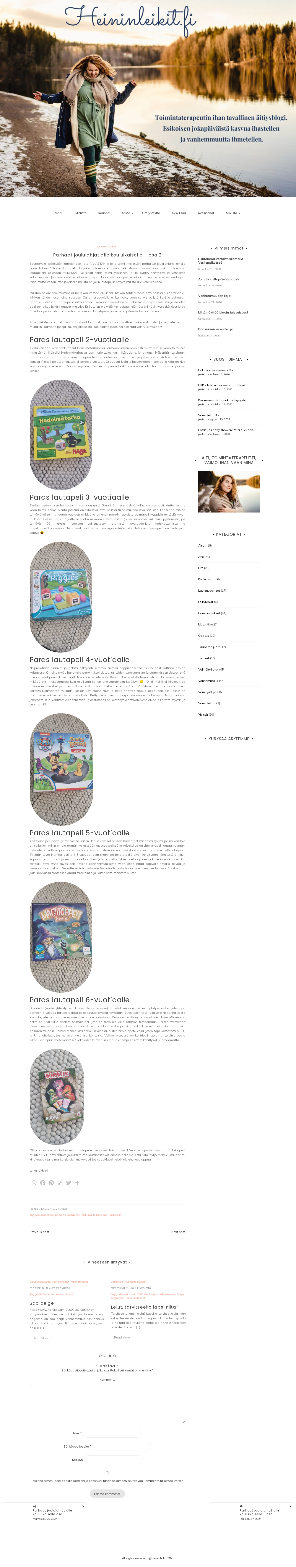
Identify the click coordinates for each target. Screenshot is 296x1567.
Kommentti (107, 1379)
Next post (178, 1232)
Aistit (114, 1281)
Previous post (39, 1232)
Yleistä (203, 715)
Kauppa (104, 213)
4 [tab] (114, 1356)
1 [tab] (100, 1356)
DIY (200, 568)
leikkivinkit (115, 1214)
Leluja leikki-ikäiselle (81, 1294)
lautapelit (73, 1214)
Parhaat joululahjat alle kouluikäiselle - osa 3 (260, 1512)
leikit (137, 1294)
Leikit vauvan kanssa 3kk (215, 370)
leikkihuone (100, 1214)
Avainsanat (206, 213)
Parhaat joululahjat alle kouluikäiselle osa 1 (139, 1309)
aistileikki (127, 1294)
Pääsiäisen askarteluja (215, 329)
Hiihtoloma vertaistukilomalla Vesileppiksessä (220, 260)
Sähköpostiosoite (77, 1446)
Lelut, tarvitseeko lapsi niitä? (64, 1307)
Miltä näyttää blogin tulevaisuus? (223, 312)
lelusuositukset (54, 1297)
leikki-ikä (86, 1214)
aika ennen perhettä (53, 1214)
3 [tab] (110, 1356)
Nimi (77, 1433)
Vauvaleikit (206, 703)
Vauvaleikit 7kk (208, 415)
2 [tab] (105, 1356)
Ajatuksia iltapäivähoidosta (219, 279)
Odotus (203, 636)
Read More (41, 1337)
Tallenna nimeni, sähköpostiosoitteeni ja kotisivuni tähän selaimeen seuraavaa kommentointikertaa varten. (107, 1481)
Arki (201, 557)
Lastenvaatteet (209, 591)
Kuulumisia (205, 579)
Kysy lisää (179, 213)
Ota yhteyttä (151, 213)
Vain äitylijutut (208, 669)
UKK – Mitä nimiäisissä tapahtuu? (221, 385)
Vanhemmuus (208, 681)
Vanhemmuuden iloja (214, 296)
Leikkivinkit (36, 1281)
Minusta (80, 213)
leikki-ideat (47, 1294)
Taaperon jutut (166, 1281)
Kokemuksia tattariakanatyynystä (222, 400)
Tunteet (203, 658)
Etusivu (58, 213)
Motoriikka (205, 624)
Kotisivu (77, 1460)
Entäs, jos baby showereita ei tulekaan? (226, 430)
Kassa (126, 213)
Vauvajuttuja (207, 692)
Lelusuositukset (107, 246)
